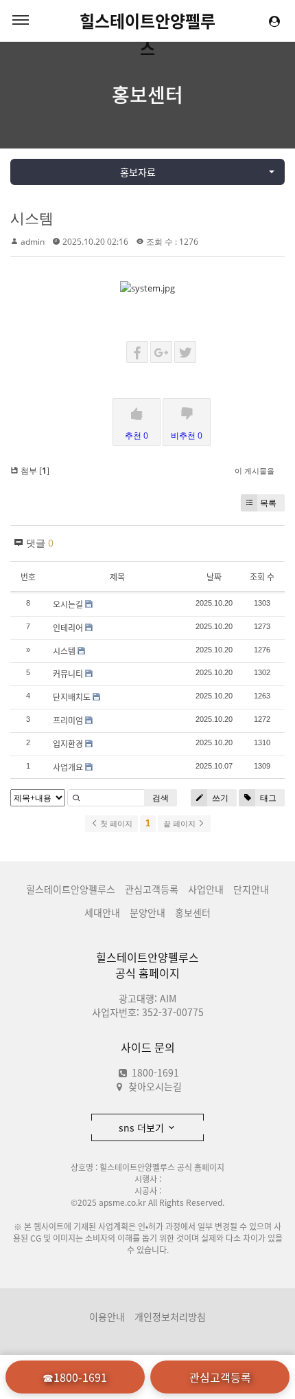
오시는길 (68, 604)
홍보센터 (147, 94)
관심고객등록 (151, 889)
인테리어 (68, 627)
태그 (267, 798)
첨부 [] (34, 470)
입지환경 (68, 744)
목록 (268, 503)
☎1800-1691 (75, 1377)
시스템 (32, 218)
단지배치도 (72, 697)
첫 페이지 (115, 823)
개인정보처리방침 (170, 1316)
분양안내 (147, 912)
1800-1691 (154, 1072)
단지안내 (251, 889)
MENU (20, 20)
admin (33, 241)
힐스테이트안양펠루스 (147, 21)
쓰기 (219, 798)
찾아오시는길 (155, 1086)
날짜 (214, 577)
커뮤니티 (68, 674)
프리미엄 (68, 720)
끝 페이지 (180, 823)
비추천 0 (186, 435)
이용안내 (107, 1316)
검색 (160, 798)
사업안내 (206, 889)
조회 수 (262, 577)
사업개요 (68, 767)
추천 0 (136, 435)
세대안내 (102, 912)
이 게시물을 (254, 470)
